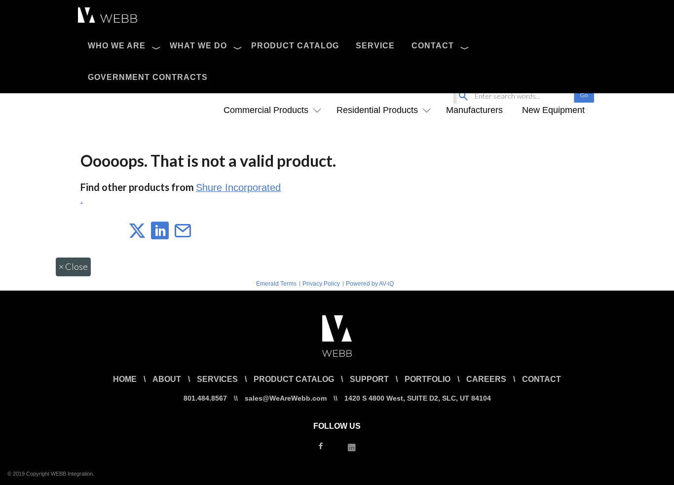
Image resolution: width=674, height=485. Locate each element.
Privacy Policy (321, 283)
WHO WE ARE (117, 45)
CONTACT (433, 45)
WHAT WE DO (198, 45)
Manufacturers (474, 110)
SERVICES (217, 379)
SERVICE (375, 45)
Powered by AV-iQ (370, 283)
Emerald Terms (276, 283)
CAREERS (486, 379)
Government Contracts (148, 77)
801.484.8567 (205, 398)
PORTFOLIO (427, 379)
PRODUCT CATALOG (295, 45)
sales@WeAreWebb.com (286, 398)
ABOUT (166, 379)
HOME (125, 379)
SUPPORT (369, 379)
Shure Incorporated (238, 187)
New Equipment (553, 110)
